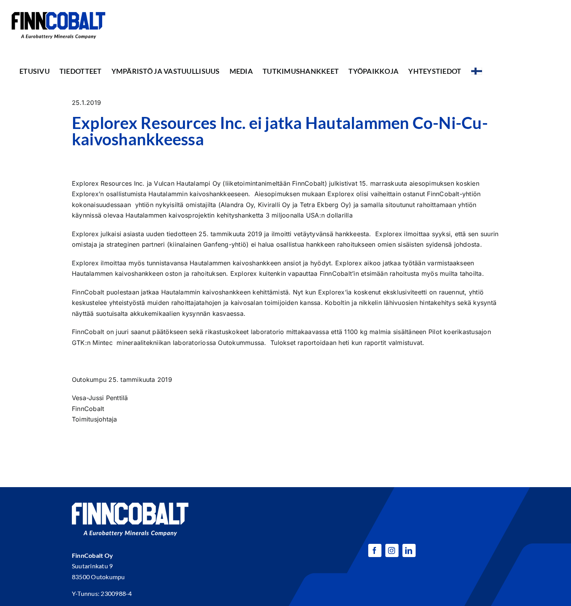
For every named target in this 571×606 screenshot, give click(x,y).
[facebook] (374, 550)
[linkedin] (409, 550)
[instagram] (392, 550)
